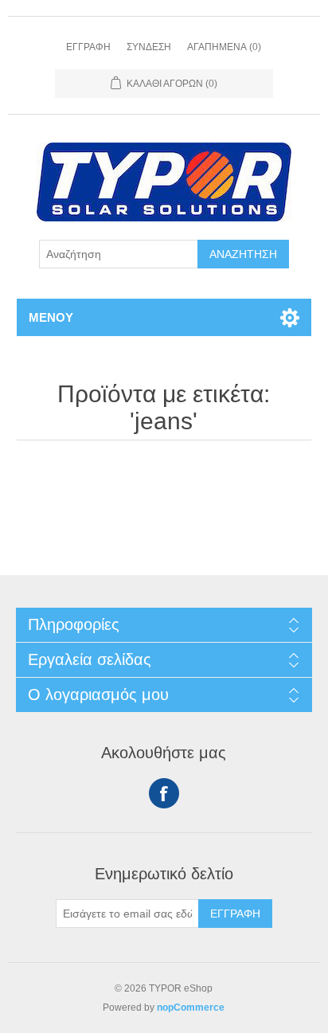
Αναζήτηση (243, 254)
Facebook (164, 793)
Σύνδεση (149, 47)
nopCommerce (191, 1007)
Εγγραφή (88, 47)
